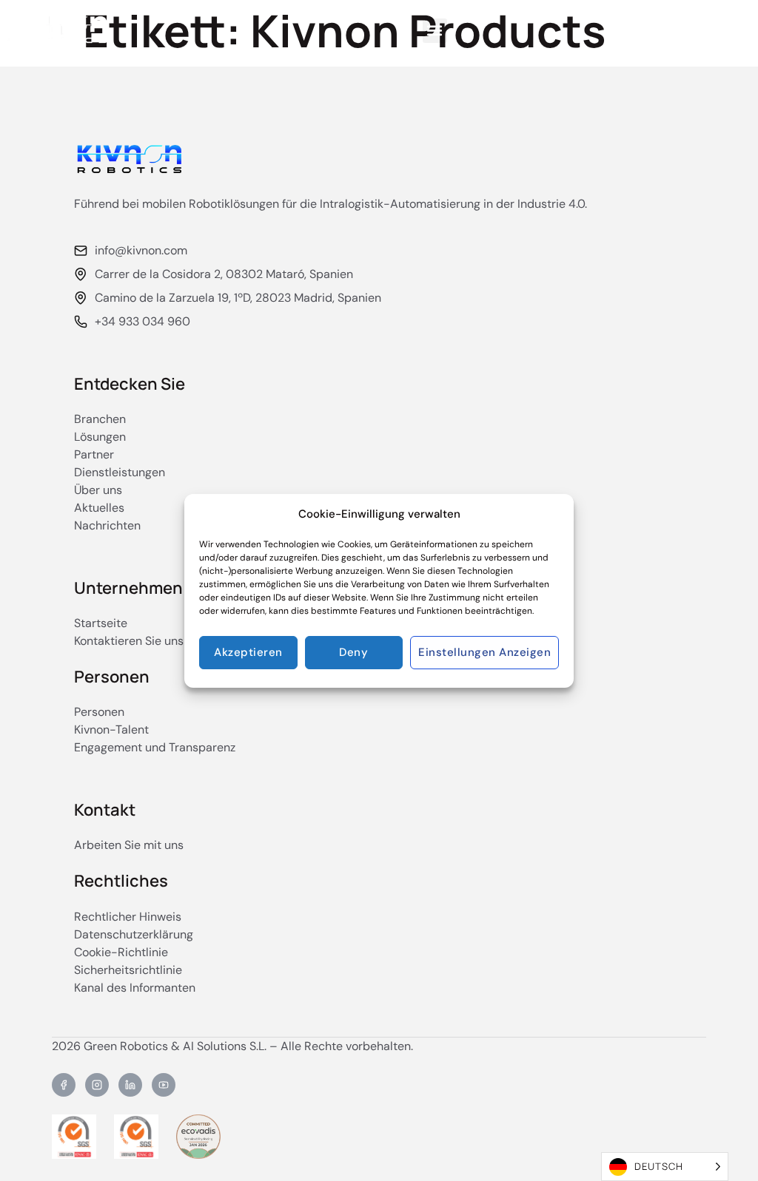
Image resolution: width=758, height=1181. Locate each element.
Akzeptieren (248, 652)
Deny (353, 652)
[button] (435, 30)
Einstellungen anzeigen (484, 652)
